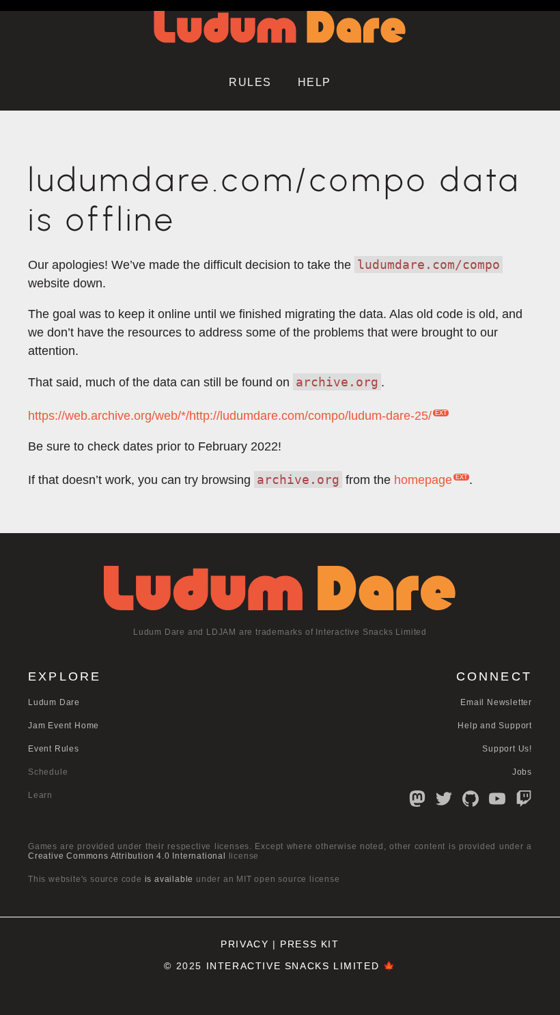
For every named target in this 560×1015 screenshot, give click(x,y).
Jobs (522, 772)
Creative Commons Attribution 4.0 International (127, 856)
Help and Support (495, 725)
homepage (423, 480)
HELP (314, 82)
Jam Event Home (63, 725)
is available (169, 879)
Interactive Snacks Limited (293, 966)
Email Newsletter (496, 702)
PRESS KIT (309, 944)
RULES (250, 82)
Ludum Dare (54, 702)
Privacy (244, 944)
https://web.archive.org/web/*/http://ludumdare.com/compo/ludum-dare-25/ (230, 416)
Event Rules (53, 749)
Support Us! (507, 749)
